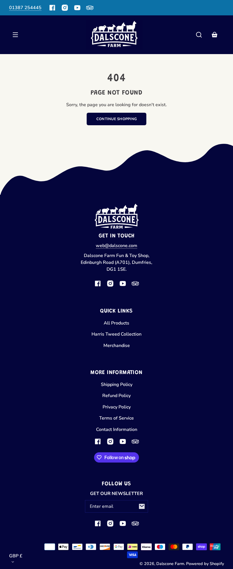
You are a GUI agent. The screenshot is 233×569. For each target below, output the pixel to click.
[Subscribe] (142, 506)
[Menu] (15, 34)
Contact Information (116, 429)
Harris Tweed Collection (116, 334)
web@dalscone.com (116, 246)
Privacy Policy (117, 407)
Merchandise (116, 345)
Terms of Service (116, 418)
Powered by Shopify (205, 563)
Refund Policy (116, 396)
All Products (116, 323)
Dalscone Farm (170, 563)
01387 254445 (25, 7)
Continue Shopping (116, 119)
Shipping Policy (116, 384)
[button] (199, 34)
